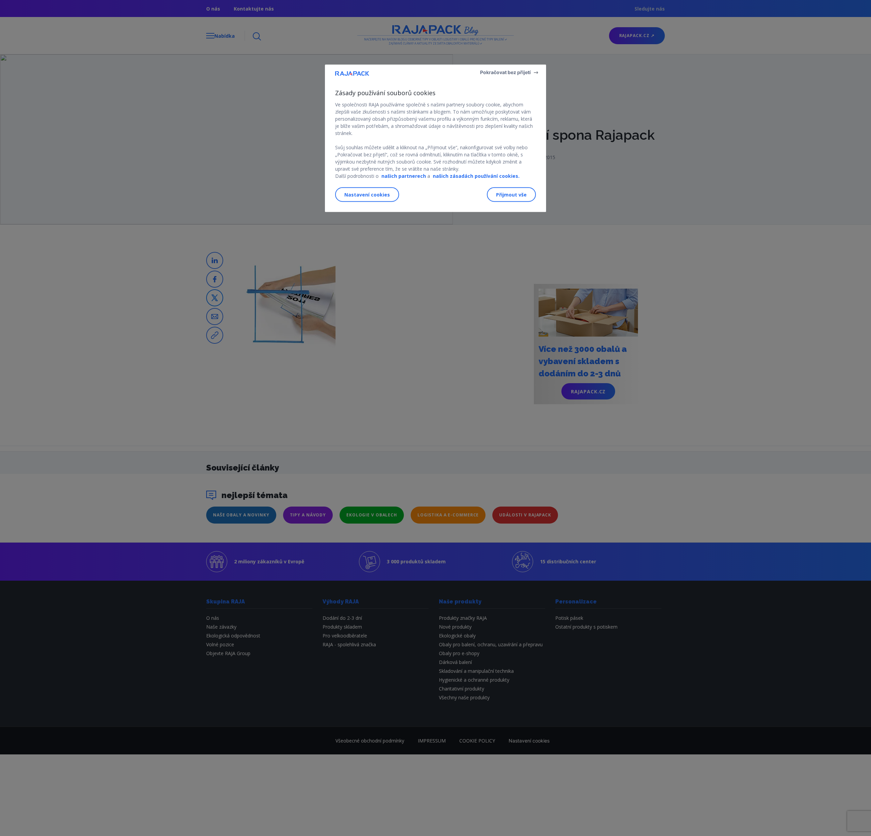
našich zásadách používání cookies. (476, 176)
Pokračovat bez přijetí (505, 72)
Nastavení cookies (367, 194)
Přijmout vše (511, 194)
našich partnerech (403, 176)
